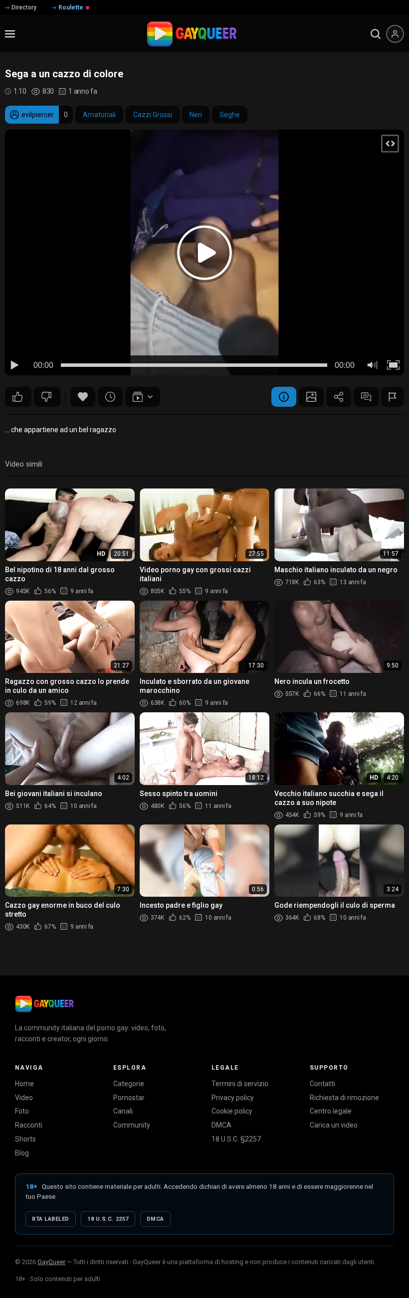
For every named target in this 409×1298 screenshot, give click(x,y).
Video (24, 1098)
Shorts (25, 1139)
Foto (22, 1111)
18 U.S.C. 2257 (108, 1219)
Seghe (229, 115)
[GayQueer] (44, 1003)
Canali (123, 1111)
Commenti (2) (366, 397)
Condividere (338, 397)
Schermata (311, 397)
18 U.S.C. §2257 (236, 1139)
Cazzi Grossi (152, 115)
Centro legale (331, 1111)
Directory (23, 7)
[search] (375, 33)
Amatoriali (99, 115)
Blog (22, 1153)
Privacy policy (232, 1098)
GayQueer (51, 1262)
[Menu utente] (395, 34)
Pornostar (129, 1098)
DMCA (221, 1125)
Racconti (28, 1125)
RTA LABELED (50, 1219)
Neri (196, 115)
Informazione (283, 397)
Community (131, 1125)
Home (24, 1084)
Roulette (70, 7)
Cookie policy (231, 1111)
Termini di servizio (239, 1084)
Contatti (322, 1084)
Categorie (128, 1084)
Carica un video (334, 1125)
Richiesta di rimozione (344, 1098)
